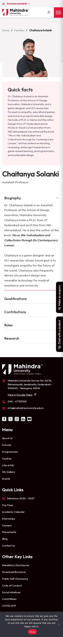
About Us (7, 438)
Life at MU (8, 465)
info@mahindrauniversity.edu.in (26, 408)
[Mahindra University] (15, 12)
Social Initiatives (11, 592)
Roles (8, 325)
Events (6, 478)
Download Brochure (14, 572)
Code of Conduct (12, 585)
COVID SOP (9, 605)
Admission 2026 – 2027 (21, 498)
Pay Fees (7, 505)
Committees (9, 599)
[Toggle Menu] (58, 12)
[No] (58, 624)
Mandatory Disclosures (15, 565)
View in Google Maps (20, 394)
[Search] (48, 12)
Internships (8, 518)
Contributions (15, 312)
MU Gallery (8, 472)
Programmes (10, 451)
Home (5, 30)
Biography (12, 198)
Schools (6, 445)
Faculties (19, 30)
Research (11, 338)
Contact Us (8, 545)
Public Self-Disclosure (15, 578)
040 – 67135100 (17, 401)
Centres (7, 458)
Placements (9, 532)
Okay (32, 631)
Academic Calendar (13, 511)
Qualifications (15, 299)
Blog (5, 538)
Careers (7, 525)
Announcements (17, 3)
